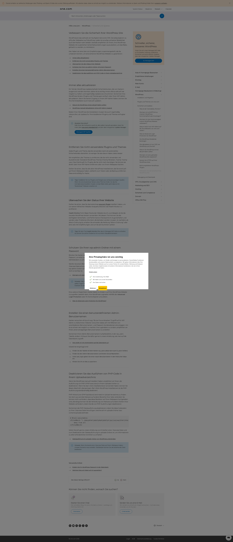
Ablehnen (93, 288)
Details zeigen (93, 272)
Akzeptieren (102, 288)
